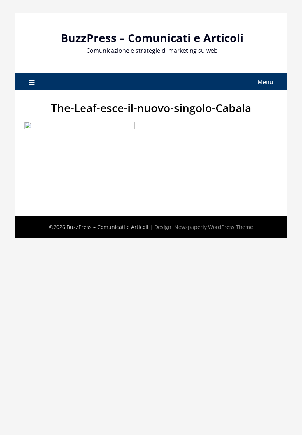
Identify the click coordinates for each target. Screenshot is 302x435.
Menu (265, 82)
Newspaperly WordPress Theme (213, 226)
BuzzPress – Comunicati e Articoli (152, 37)
